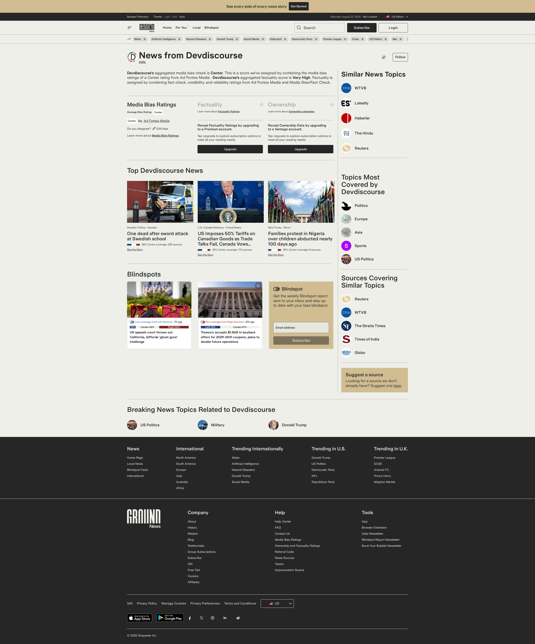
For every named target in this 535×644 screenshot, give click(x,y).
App (365, 521)
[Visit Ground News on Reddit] (238, 617)
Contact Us (282, 533)
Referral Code (284, 551)
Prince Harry (382, 476)
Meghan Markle (384, 482)
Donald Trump (225, 39)
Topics (279, 564)
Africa (180, 488)
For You (181, 27)
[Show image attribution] (189, 185)
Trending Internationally (257, 448)
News (133, 448)
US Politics (375, 39)
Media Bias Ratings (165, 135)
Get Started (299, 6)
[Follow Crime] (362, 39)
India (142, 62)
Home (167, 27)
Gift (190, 564)
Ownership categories (301, 111)
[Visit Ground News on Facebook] (190, 618)
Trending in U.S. (329, 448)
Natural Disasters (196, 39)
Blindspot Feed (137, 469)
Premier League (332, 39)
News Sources (284, 557)
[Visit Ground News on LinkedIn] (224, 617)
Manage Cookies (173, 603)
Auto (182, 16)
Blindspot (211, 27)
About (192, 521)
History (192, 527)
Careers (193, 576)
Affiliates (193, 582)
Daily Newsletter (372, 533)
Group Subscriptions (201, 551)
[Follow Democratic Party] (316, 39)
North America (186, 457)
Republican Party (323, 482)
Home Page (135, 457)
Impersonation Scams (289, 570)
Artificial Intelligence (164, 39)
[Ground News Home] (147, 28)
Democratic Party (302, 39)
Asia (179, 476)
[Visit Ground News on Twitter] (201, 617)
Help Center (283, 521)
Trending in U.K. (391, 448)
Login (393, 28)
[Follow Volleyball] (285, 39)
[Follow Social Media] (263, 39)
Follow (400, 57)
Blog (191, 539)
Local (197, 27)
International (135, 476)
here (397, 385)
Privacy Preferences (205, 603)
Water (137, 39)
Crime (355, 39)
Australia (182, 482)
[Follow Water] (144, 39)
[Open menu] (129, 27)
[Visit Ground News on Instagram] (212, 618)
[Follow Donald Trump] (237, 39)
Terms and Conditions (240, 603)
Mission (193, 533)
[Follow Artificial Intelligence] (179, 39)
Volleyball (276, 39)
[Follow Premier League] (345, 39)
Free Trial (194, 570)
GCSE (378, 463)
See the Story (135, 249)
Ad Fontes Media (157, 121)
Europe (181, 469)
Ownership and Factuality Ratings (297, 545)
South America (186, 463)
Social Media (251, 39)
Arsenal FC (381, 469)
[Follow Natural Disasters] (210, 39)
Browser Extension (138, 16)
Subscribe (362, 28)
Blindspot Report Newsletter (381, 539)
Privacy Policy (147, 603)
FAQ (278, 527)
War (394, 39)
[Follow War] (401, 39)
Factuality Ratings (228, 111)
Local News (135, 463)
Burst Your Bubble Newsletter (381, 545)
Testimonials (196, 545)
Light (167, 16)
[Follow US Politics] (385, 39)
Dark (174, 16)
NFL (314, 476)
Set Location (370, 16)
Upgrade (230, 149)
